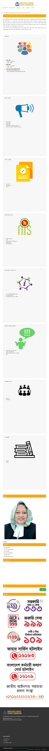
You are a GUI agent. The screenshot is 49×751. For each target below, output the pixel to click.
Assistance (44, 749)
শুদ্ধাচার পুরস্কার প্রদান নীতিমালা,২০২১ (12, 241)
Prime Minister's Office (8, 742)
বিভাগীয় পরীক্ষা (8, 64)
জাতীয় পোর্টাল (5, 740)
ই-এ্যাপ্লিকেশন (12, 61)
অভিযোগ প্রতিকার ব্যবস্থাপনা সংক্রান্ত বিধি (12, 353)
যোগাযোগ (32, 7)
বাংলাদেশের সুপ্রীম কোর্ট (7, 547)
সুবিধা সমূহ (7, 398)
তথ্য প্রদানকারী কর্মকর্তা (9, 295)
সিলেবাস (8, 61)
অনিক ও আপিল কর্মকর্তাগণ (10, 351)
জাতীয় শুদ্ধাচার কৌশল (9, 238)
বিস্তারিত (5, 541)
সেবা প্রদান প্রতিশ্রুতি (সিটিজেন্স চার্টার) (12, 294)
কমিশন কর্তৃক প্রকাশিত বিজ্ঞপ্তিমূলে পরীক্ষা (13, 70)
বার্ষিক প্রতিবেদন (8, 185)
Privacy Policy (30, 749)
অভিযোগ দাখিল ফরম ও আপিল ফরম (11, 350)
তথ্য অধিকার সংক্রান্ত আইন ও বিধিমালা (12, 296)
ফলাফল (8, 62)
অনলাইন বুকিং (8, 399)
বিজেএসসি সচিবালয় (11, 7)
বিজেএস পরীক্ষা (8, 60)
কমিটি (7, 239)
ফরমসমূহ (23, 7)
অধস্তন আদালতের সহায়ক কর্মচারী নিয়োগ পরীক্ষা (13, 68)
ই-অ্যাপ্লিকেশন (18, 7)
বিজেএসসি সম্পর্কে (5, 7)
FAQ (11, 62)
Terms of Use (37, 749)
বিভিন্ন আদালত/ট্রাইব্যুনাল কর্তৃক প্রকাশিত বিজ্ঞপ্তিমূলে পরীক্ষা (16, 71)
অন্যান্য (7, 186)
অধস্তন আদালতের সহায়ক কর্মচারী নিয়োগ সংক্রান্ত (13, 126)
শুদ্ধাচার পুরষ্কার (8, 242)
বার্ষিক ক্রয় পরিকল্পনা (9, 243)
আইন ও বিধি (8, 184)
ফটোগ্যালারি (27, 7)
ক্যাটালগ (7, 460)
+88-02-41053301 (16, 718)
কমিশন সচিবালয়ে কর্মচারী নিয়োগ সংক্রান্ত (12, 125)
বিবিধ (7, 354)
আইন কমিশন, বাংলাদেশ (7, 554)
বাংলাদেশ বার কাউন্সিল (6, 551)
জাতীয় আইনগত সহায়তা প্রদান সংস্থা (9, 556)
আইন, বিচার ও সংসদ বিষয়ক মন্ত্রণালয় (9, 549)
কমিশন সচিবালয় (8, 121)
